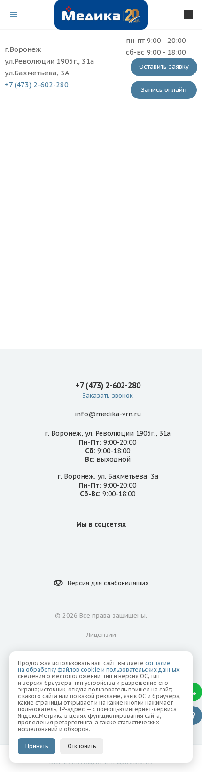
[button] (192, 692)
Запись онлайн (163, 90)
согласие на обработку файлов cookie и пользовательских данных (98, 666)
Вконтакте (89, 545)
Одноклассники (112, 545)
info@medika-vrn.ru (108, 414)
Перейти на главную (101, 278)
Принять (36, 745)
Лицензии (101, 635)
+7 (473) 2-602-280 (37, 84)
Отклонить (82, 745)
